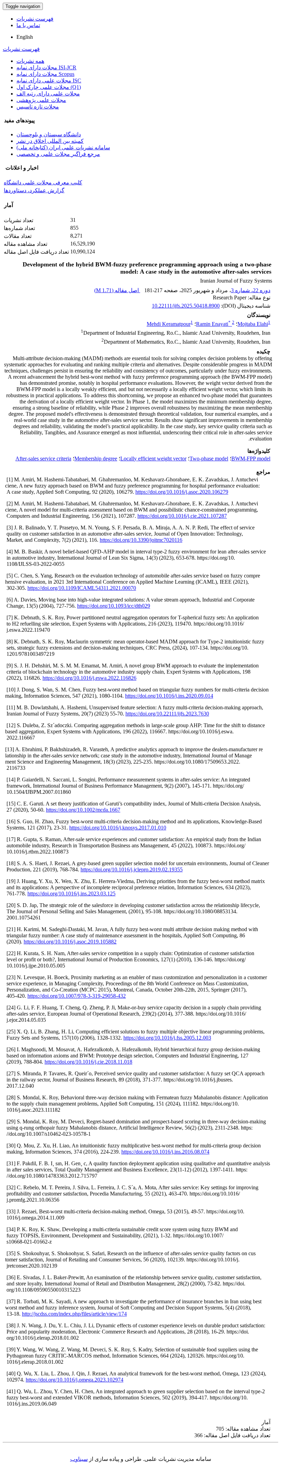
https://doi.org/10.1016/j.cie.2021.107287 (182, 516)
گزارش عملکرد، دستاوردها (34, 190)
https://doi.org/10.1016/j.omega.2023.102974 (74, 1380)
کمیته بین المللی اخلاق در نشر (50, 141)
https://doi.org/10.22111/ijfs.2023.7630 (167, 714)
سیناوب (79, 1459)
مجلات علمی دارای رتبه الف (48, 93)
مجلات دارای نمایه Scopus (45, 74)
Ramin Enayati (213, 324)
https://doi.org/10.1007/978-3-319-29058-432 (76, 996)
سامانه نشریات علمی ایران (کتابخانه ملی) (63, 147)
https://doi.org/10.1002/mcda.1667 (83, 810)
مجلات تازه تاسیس (37, 107)
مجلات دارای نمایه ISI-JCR (46, 67)
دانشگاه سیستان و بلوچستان (48, 134)
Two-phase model (209, 458)
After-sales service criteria (43, 458)
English (24, 37)
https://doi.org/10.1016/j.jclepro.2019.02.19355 (132, 869)
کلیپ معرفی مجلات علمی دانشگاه (43, 182)
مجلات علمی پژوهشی (41, 100)
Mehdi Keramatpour (169, 324)
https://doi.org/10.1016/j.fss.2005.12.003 (167, 1038)
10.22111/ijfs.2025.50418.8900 (186, 306)
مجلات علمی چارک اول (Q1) (48, 87)
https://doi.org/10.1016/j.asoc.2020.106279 (181, 492)
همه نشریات (30, 61)
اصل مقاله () (117, 290)
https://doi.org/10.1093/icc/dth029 (113, 606)
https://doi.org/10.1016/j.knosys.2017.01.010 (117, 828)
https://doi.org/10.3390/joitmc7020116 (141, 540)
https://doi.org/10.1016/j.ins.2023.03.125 (71, 893)
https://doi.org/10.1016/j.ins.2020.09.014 (169, 696)
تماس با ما (28, 25)
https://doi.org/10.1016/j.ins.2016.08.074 (165, 1152)
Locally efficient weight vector (153, 458)
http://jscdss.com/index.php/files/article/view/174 (74, 1314)
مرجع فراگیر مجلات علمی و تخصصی (58, 154)
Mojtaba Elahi (252, 324)
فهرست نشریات (34, 19)
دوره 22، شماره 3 (250, 290)
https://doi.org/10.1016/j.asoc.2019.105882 (70, 942)
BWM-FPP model (250, 458)
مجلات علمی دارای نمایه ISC (48, 80)
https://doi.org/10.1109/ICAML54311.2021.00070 (81, 588)
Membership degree (95, 458)
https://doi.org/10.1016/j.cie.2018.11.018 (88, 1062)
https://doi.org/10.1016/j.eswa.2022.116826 (89, 678)
